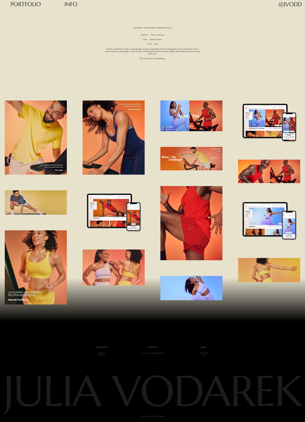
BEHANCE (101, 353)
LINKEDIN (101, 355)
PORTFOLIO (204, 353)
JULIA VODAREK (152, 391)
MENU (204, 347)
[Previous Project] (5, 333)
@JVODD (290, 4)
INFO (203, 355)
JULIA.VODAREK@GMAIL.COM (152, 353)
